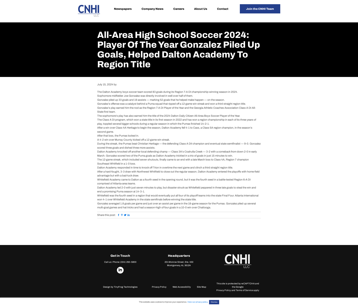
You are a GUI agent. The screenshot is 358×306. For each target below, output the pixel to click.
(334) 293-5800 (128, 262)
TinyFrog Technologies (126, 287)
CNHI (89, 10)
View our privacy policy (197, 302)
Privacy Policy (159, 287)
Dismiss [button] (214, 302)
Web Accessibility (182, 287)
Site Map (201, 287)
